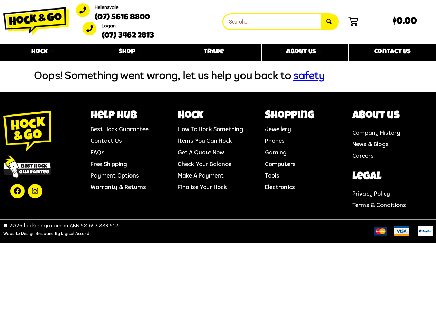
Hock (39, 52)
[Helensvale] (82, 10)
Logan (109, 26)
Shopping (289, 116)
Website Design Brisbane (28, 234)
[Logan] (89, 28)
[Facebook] (17, 191)
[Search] (329, 21)
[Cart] (353, 21)
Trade (214, 52)
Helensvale (107, 7)
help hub (114, 116)
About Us (301, 52)
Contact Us (392, 52)
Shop (127, 52)
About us (376, 116)
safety (309, 76)
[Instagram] (35, 191)
